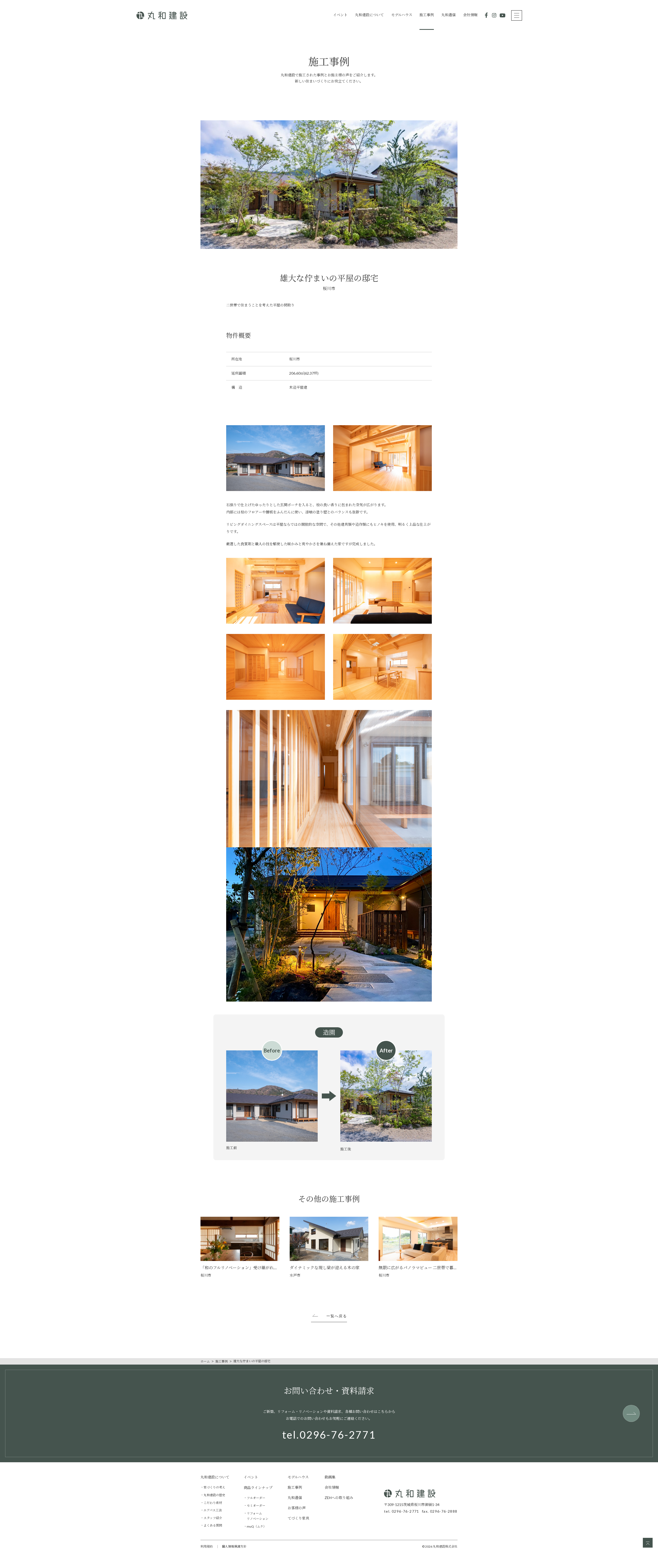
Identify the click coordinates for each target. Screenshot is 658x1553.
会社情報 (470, 15)
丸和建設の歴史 (214, 1495)
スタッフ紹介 (213, 1518)
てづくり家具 (298, 1518)
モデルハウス (401, 15)
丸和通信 (448, 15)
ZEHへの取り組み (339, 1497)
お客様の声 (297, 1508)
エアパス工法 (213, 1510)
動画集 (330, 1477)
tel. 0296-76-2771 (401, 1511)
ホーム (205, 1361)
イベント (340, 15)
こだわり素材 (213, 1503)
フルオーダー (256, 1498)
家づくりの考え (214, 1487)
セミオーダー (256, 1505)
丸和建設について (369, 15)
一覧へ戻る (336, 1316)
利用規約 (206, 1546)
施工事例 (426, 15)
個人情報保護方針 (234, 1546)
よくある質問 (213, 1525)
